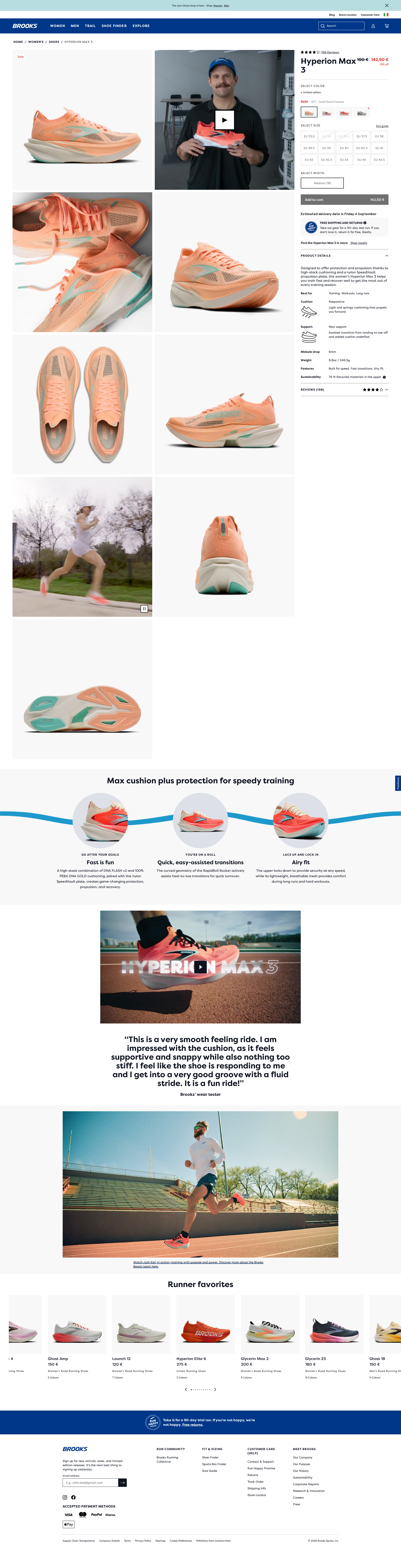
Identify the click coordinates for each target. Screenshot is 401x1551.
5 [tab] (199, 1389)
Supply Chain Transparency (79, 1540)
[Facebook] (73, 1497)
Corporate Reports (306, 1484)
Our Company (302, 1457)
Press (296, 1504)
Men (226, 5)
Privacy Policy (143, 1540)
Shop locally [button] (358, 243)
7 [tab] (203, 1389)
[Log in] (373, 26)
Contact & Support (260, 1461)
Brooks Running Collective (167, 1459)
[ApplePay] (69, 1524)
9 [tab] (207, 1389)
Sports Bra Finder (214, 1464)
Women (217, 5)
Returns (252, 1475)
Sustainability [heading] (311, 377)
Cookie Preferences (181, 1540)
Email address (71, 1475)
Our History (301, 1470)
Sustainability (302, 1477)
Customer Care (370, 14)
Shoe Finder (210, 1457)
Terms (127, 1540)
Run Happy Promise (261, 1468)
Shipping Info (256, 1488)
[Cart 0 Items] (387, 26)
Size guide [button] (382, 126)
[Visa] (69, 1515)
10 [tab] (209, 1389)
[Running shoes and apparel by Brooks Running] (25, 26)
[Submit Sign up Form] (122, 1482)
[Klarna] (110, 1515)
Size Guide (209, 1470)
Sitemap (160, 1540)
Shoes (54, 41)
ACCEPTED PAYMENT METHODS (89, 1506)
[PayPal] (97, 1515)
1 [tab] (191, 1389)
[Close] (386, 5)
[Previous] (186, 1389)
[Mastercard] (83, 1515)
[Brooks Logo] (97, 1450)
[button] (82, 120)
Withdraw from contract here (213, 1540)
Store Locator (348, 14)
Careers (298, 1497)
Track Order (255, 1481)
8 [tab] (205, 1389)
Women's (36, 41)
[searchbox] (343, 26)
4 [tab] (197, 1389)
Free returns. (192, 1425)
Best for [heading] (306, 293)
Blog (332, 14)
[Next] (215, 1389)
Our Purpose (301, 1464)
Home (18, 41)
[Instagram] (65, 1497)
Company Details (109, 1540)
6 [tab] (201, 1389)
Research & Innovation (309, 1490)
